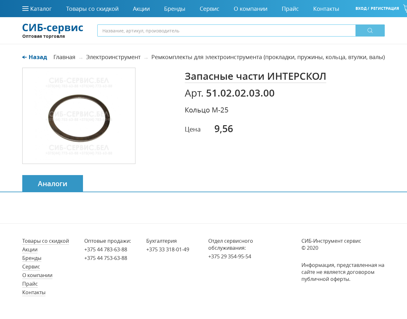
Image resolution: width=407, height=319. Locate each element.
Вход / (362, 8)
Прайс (30, 283)
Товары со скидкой (45, 240)
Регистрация (385, 8)
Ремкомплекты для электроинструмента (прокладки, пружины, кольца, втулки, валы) (268, 57)
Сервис (31, 266)
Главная (64, 57)
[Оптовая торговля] (52, 27)
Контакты (33, 292)
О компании (37, 275)
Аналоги (52, 183)
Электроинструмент (113, 57)
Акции (30, 249)
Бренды (31, 258)
